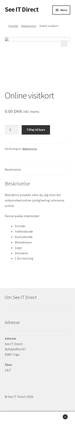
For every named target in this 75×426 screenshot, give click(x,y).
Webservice (28, 26)
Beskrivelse (13, 169)
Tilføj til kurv (35, 129)
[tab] (37, 170)
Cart (58, 415)
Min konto (12, 419)
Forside (13, 26)
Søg (37, 419)
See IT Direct (22, 9)
